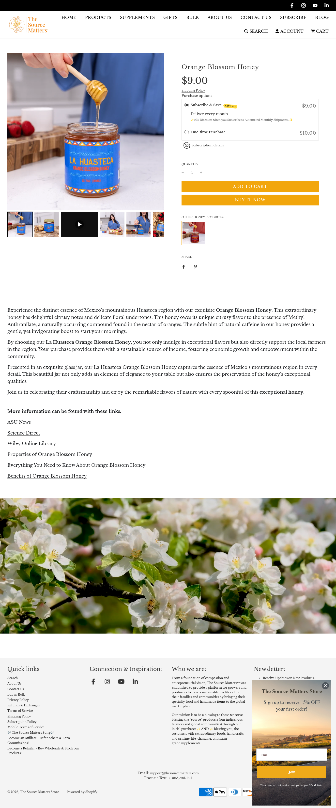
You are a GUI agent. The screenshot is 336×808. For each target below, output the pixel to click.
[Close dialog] (325, 685)
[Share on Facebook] (183, 266)
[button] (250, 133)
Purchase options (197, 95)
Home (68, 17)
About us (220, 17)
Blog (322, 17)
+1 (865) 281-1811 (180, 778)
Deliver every (203, 114)
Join (291, 772)
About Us (14, 683)
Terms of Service (20, 711)
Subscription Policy (22, 722)
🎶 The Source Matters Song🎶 (30, 732)
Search (12, 678)
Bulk (192, 17)
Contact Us (256, 17)
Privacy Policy (18, 700)
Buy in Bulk (16, 694)
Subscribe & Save (213, 105)
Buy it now (250, 199)
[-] (183, 172)
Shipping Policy (193, 90)
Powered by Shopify (82, 792)
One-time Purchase (208, 132)
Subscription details (208, 145)
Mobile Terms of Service (26, 727)
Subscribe (293, 17)
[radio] (186, 105)
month (222, 114)
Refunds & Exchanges (23, 705)
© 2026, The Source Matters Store (33, 792)
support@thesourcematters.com (174, 773)
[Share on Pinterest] (195, 266)
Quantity (190, 164)
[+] (201, 172)
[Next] (157, 132)
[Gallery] (85, 146)
